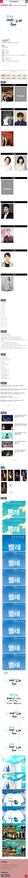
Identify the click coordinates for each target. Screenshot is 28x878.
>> (24, 405)
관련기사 (8, 78)
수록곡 (3, 78)
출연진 (8, 75)
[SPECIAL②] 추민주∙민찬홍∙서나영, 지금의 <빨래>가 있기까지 (12, 400)
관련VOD (14, 78)
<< (8, 459)
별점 (24, 75)
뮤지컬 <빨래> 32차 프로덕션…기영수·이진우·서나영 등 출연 (12, 385)
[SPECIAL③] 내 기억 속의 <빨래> (7, 396)
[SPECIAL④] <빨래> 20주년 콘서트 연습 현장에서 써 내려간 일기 (13, 392)
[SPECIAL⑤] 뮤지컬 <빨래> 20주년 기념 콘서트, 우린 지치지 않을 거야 (14, 389)
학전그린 (7, 53)
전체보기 (3, 75)
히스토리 (24, 78)
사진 (19, 78)
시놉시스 (19, 75)
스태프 (14, 75)
